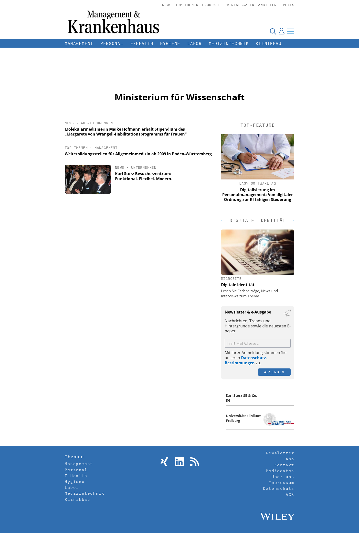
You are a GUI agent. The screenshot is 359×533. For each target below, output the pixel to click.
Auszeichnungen (97, 123)
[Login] (282, 31)
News (166, 5)
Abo (290, 458)
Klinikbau (268, 43)
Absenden (274, 372)
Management (79, 43)
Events (287, 5)
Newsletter (280, 452)
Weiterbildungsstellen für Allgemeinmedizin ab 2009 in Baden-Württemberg (138, 154)
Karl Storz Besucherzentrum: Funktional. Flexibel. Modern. (143, 176)
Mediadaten (280, 470)
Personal (111, 43)
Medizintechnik (229, 43)
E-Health (141, 43)
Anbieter (267, 5)
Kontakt (284, 464)
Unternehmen (143, 167)
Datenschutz (278, 488)
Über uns (283, 476)
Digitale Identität (237, 284)
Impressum (281, 482)
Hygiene (170, 43)
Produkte (211, 5)
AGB (290, 494)
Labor (194, 43)
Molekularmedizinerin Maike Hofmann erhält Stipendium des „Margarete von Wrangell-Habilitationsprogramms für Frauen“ (126, 131)
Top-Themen (186, 5)
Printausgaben (239, 5)
